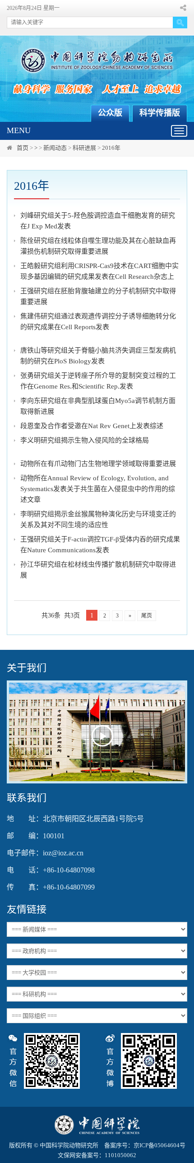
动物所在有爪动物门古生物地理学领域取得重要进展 (98, 463)
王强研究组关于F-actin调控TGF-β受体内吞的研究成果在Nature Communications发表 (100, 545)
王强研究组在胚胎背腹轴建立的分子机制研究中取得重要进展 (98, 296)
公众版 (110, 112)
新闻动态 (55, 147)
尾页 (146, 616)
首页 (22, 147)
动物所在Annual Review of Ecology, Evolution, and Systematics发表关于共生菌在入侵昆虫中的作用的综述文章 (97, 488)
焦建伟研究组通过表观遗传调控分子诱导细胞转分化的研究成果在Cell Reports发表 (98, 322)
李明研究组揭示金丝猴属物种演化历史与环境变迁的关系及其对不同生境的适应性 (98, 519)
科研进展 (84, 147)
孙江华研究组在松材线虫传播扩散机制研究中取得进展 (98, 570)
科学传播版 (159, 112)
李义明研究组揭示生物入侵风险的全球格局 (84, 440)
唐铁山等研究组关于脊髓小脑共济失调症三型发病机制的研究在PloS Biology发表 (98, 356)
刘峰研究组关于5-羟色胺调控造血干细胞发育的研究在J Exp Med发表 (97, 221)
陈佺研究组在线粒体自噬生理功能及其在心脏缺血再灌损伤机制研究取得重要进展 (98, 246)
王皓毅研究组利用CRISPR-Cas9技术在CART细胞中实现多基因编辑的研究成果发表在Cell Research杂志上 (99, 271)
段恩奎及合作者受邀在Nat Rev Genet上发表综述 (91, 425)
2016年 (111, 147)
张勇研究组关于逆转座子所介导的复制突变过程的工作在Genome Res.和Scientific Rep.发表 (98, 381)
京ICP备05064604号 (159, 1145)
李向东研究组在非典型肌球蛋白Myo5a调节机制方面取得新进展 (98, 406)
